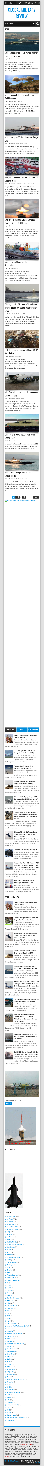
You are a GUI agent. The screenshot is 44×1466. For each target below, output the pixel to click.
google (26, 3)
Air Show (10, 1221)
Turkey (9, 1407)
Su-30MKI (10, 1387)
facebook (22, 3)
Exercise (9, 1270)
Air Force (12, 183)
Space (9, 1377)
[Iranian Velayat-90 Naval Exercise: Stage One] (22, 126)
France (9, 1285)
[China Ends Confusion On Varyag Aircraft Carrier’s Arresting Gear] (22, 41)
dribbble (35, 3)
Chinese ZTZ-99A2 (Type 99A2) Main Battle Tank (20, 436)
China (12, 59)
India (8, 1303)
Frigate (9, 1288)
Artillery (9, 1234)
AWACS (9, 1239)
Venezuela (10, 1420)
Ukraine (9, 1412)
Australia (10, 1237)
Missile (9, 1339)
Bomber (9, 1249)
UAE (8, 1410)
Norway (9, 1356)
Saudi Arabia (11, 1369)
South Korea (11, 1374)
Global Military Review (22, 13)
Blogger (37, 1463)
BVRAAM (10, 1255)
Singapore (10, 1372)
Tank (15, 440)
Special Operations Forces (15, 1379)
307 (23, 497)
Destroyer (10, 1265)
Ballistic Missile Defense (15, 1244)
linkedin (32, 3)
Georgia (9, 1290)
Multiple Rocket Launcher (15, 1344)
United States (18, 101)
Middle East (11, 1336)
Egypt (9, 1267)
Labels (22, 729)
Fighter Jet (10, 1277)
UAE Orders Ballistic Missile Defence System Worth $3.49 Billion (20, 221)
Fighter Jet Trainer (13, 1280)
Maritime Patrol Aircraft (14, 1333)
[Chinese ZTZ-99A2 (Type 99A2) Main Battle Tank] (22, 423)
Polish (9, 1361)
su (7, 1384)
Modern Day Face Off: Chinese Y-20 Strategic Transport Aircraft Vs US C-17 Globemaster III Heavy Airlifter (26, 865)
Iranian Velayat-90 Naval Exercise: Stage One (21, 139)
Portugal (9, 1364)
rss (29, 3)
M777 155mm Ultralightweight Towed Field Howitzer (20, 96)
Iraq (8, 1313)
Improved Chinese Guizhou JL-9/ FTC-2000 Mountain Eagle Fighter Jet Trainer (25, 1037)
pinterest (38, 3)
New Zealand (11, 1351)
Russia (9, 1367)
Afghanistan (13, 356)
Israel (8, 1316)
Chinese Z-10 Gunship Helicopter (25, 850)
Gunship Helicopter (13, 1298)
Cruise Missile (11, 1262)
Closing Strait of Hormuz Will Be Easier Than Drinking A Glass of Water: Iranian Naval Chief (21, 307)
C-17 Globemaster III (13, 1257)
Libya (8, 1328)
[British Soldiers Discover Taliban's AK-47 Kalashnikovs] (22, 339)
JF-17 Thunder (11, 1323)
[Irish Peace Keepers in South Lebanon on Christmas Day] (22, 381)
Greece (9, 1295)
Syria (8, 1395)
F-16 (8, 1272)
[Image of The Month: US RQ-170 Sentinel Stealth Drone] (22, 166)
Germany (10, 1293)
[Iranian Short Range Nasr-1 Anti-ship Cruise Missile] (22, 461)
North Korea (11, 1354)
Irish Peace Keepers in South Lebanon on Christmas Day (21, 394)
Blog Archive (33, 729)
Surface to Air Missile (14, 1392)
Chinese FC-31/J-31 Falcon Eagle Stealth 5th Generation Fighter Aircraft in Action (25, 834)
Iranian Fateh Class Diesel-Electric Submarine (19, 263)
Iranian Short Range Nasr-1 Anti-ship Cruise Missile (20, 474)
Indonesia (10, 1308)
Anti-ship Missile (14, 143)
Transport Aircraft (12, 1405)
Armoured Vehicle (15, 398)
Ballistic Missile (15, 226)
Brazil (9, 1252)
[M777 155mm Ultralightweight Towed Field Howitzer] (22, 84)
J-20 (8, 1318)
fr (7, 1283)
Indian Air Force (12, 1305)
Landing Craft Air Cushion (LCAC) (18, 1326)
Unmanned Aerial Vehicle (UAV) (25, 183)
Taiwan (9, 1397)
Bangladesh (11, 1247)
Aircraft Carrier (11, 1224)
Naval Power (18, 59)
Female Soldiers (12, 1275)
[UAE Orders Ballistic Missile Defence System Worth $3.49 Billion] (22, 208)
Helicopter (10, 1300)
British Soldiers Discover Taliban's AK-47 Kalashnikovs (21, 351)
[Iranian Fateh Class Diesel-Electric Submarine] (22, 251)
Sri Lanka (10, 1382)
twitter (19, 3)
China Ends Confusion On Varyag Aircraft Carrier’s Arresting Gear (21, 54)
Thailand (10, 1402)
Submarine (16, 268)
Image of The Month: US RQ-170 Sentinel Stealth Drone (21, 179)
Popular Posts (10, 730)
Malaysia (10, 1331)
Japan (9, 1321)
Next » (36, 497)
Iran (12, 268)
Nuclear (9, 1359)
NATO (19, 356)
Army (11, 101)
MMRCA (9, 1341)
